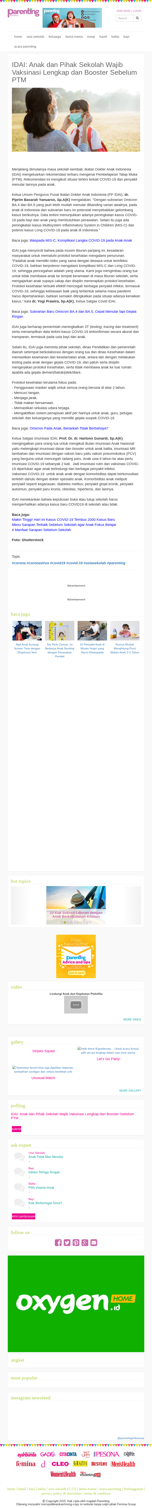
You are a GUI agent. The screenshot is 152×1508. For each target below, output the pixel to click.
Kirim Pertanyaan (23, 1216)
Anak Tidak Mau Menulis (45, 1157)
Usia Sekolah (35, 36)
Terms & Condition (98, 1493)
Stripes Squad (43, 1051)
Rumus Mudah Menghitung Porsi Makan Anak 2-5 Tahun (124, 648)
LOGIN (137, 10)
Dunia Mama (74, 36)
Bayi (126, 36)
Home (18, 36)
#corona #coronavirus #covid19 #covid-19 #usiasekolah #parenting (68, 563)
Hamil (103, 36)
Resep (91, 36)
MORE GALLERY (130, 1090)
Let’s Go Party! (108, 1059)
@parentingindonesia (130, 1438)
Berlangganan (133, 1489)
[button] (20, 905)
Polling (18, 1105)
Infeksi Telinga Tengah (44, 1172)
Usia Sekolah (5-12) (62, 1489)
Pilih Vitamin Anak (41, 1187)
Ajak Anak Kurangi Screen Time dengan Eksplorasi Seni (27, 648)
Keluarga (55, 36)
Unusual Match (43, 1078)
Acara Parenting (25, 46)
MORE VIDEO (132, 1019)
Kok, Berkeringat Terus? (45, 1203)
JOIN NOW (123, 10)
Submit (16, 1129)
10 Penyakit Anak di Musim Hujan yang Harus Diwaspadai (92, 648)
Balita (115, 36)
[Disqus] (76, 709)
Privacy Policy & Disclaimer (62, 1493)
